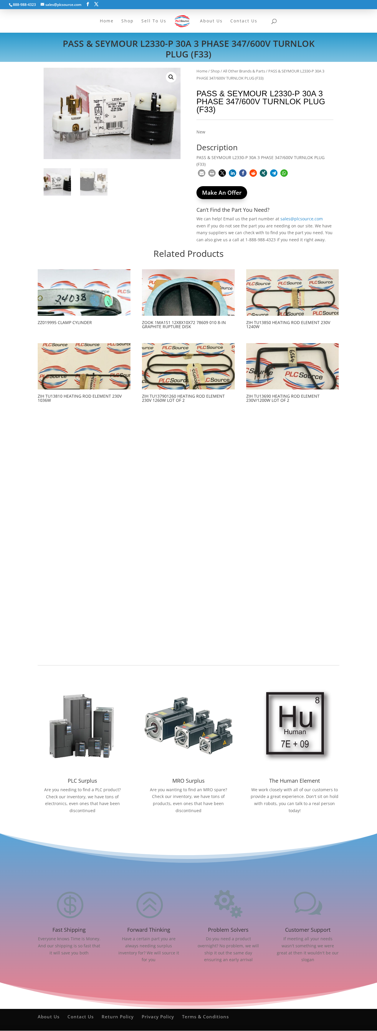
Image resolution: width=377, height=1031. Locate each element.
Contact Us (80, 1017)
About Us (48, 1017)
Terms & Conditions (205, 1017)
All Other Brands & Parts (244, 71)
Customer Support (307, 929)
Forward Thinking (148, 929)
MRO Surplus (188, 780)
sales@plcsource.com (301, 219)
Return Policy (118, 1017)
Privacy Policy (158, 1017)
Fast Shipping (69, 929)
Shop (215, 71)
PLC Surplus (82, 780)
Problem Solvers (228, 929)
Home (201, 71)
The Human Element (294, 780)
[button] (171, 77)
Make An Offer (222, 192)
